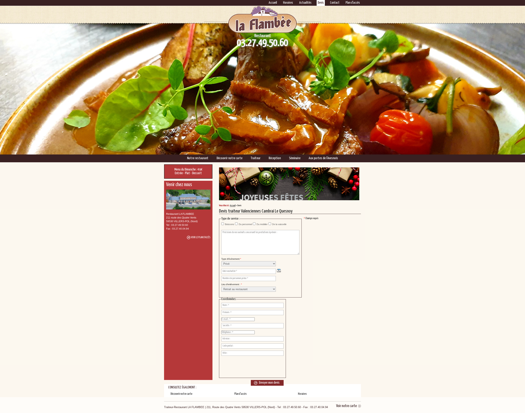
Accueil (273, 3)
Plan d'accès (353, 3)
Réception (275, 158)
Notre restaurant (197, 158)
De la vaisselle (279, 224)
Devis (321, 3)
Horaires (288, 3)
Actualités (305, 3)
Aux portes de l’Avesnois (323, 158)
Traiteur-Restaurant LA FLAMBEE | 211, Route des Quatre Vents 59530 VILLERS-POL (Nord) (246, 407)
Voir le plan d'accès (200, 237)
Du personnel (245, 224)
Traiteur (255, 158)
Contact (334, 3)
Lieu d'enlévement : (231, 284)
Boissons (229, 224)
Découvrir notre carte (229, 158)
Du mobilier (262, 224)
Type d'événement (231, 259)
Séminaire (294, 158)
